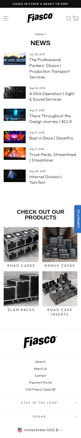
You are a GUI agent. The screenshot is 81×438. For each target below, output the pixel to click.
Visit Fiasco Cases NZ (40, 389)
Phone (39, 416)
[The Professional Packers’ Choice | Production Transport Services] (15, 59)
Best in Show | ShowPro (51, 138)
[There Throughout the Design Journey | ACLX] (15, 115)
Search (40, 362)
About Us (40, 369)
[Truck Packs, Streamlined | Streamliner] (15, 153)
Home (39, 34)
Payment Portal (40, 382)
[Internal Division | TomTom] (15, 176)
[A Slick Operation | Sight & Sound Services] (15, 92)
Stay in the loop (39, 402)
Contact (40, 376)
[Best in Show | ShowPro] (15, 137)
